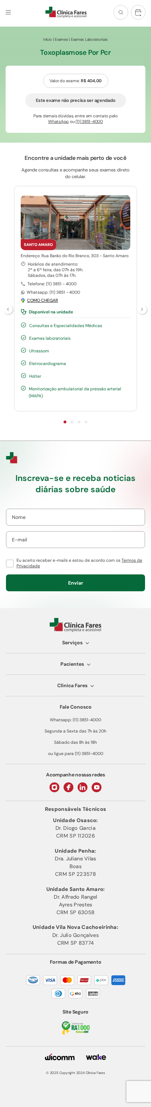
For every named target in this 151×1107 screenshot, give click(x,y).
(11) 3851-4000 (89, 121)
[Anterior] (8, 309)
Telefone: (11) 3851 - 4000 (52, 284)
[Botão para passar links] (142, 309)
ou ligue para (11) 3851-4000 (75, 753)
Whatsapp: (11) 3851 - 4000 (53, 292)
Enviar (75, 583)
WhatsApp (58, 121)
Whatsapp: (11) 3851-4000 (75, 720)
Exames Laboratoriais (89, 39)
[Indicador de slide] (64, 421)
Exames (61, 39)
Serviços (72, 642)
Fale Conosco (76, 707)
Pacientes (72, 664)
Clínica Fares (72, 685)
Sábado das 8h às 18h (75, 742)
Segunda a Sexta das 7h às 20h (75, 731)
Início (47, 39)
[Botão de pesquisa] (120, 12)
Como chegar (42, 300)
